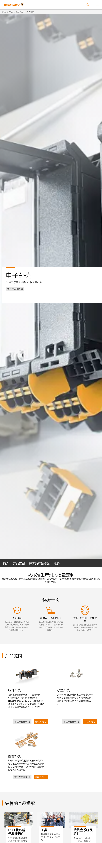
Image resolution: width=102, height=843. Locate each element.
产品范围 (19, 563)
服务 (57, 563)
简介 (6, 563)
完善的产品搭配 (39, 563)
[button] (15, 289)
